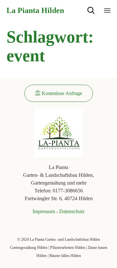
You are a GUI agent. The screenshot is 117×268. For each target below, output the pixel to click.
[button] (58, 93)
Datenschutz (71, 211)
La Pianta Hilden (35, 10)
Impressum (43, 211)
